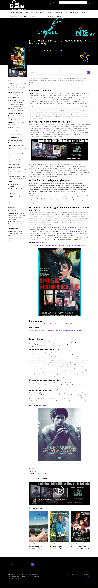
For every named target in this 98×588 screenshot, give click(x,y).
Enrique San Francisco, (19, 85)
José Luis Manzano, (44, 324)
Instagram (87, 581)
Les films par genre (74, 12)
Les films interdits (14, 16)
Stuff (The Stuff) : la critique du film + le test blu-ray (80, 548)
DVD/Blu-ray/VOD (58, 12)
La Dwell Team (20, 574)
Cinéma (42, 12)
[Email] (35, 471)
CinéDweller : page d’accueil (16, 12)
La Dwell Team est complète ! (31, 574)
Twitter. (88, 576)
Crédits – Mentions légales (14, 576)
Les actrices (50, 16)
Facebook (88, 579)
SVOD (66, 12)
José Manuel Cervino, (13, 87)
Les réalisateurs (59, 16)
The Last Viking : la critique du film (57, 547)
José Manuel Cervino (69, 324)
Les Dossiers (24, 16)
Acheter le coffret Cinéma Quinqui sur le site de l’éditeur (59, 245)
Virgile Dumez (40, 242)
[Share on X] (33, 471)
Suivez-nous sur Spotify (13, 578)
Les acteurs (41, 16)
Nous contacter (11, 574)
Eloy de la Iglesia (19, 81)
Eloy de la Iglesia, (17, 83)
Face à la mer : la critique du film (35, 547)
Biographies (34, 12)
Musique (49, 12)
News (27, 12)
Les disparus (33, 16)
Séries (83, 12)
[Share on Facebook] (30, 471)
